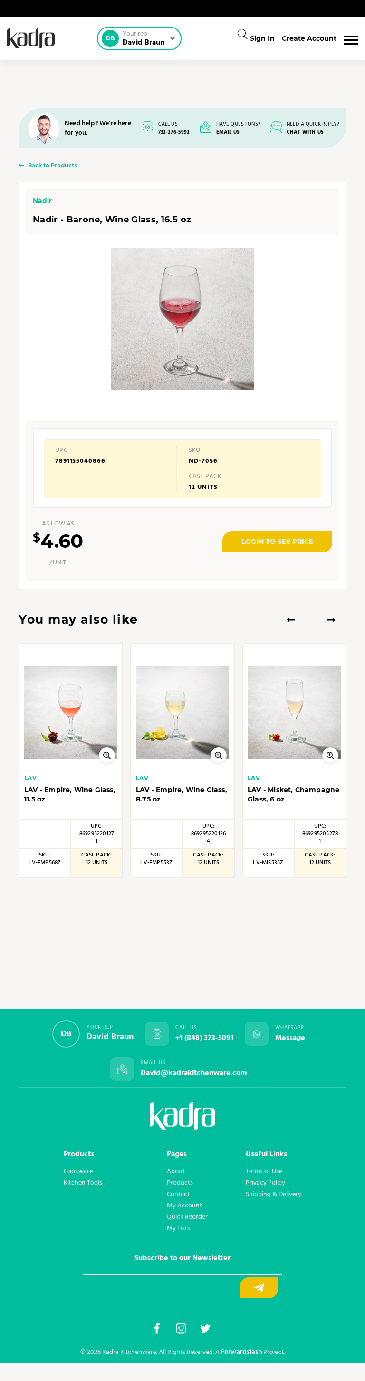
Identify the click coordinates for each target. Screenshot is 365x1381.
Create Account (309, 38)
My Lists (178, 1228)
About (176, 1171)
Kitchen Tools (83, 1183)
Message (290, 1038)
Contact (178, 1194)
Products (180, 1183)
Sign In (262, 38)
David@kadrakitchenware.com (194, 1073)
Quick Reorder (187, 1217)
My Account (184, 1205)
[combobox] (239, 34)
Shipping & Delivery (273, 1194)
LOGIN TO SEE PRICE (277, 541)
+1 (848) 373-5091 (204, 1038)
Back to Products (52, 166)
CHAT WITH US (305, 133)
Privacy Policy (265, 1183)
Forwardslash (241, 1352)
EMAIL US (228, 133)
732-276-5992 (174, 133)
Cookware (78, 1171)
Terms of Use (264, 1171)
